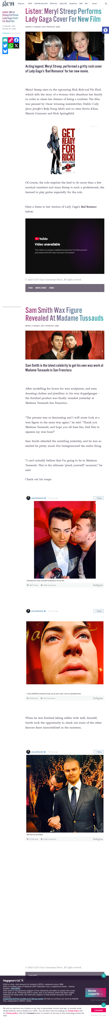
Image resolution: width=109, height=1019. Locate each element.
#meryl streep (40, 288)
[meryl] (64, 46)
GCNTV (30, 4)
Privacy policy (12, 1013)
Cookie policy (73, 1011)
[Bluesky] (5, 51)
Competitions (73, 4)
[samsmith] (64, 345)
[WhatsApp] (11, 45)
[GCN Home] (8, 4)
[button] (105, 30)
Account (94, 4)
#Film (30, 288)
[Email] (5, 40)
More (86, 4)
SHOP (81, 4)
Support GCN (63, 4)
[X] (16, 45)
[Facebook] (16, 40)
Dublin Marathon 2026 (41, 4)
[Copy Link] (11, 40)
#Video (51, 288)
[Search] (106, 4)
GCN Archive (53, 4)
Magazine (21, 4)
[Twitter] (5, 45)
